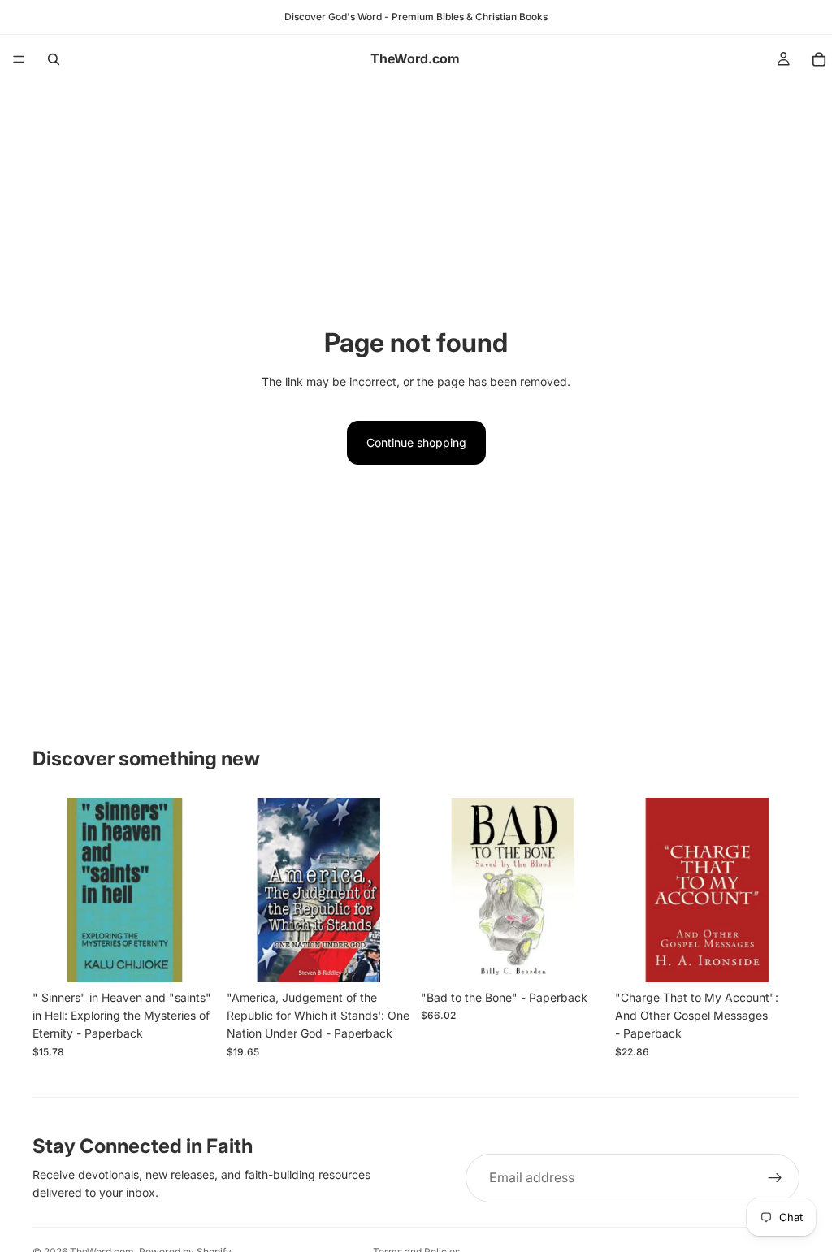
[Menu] (18, 59)
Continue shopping (416, 442)
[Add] (191, 957)
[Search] (54, 59)
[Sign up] (775, 1178)
